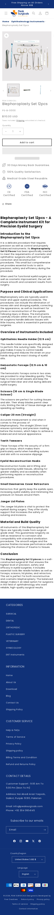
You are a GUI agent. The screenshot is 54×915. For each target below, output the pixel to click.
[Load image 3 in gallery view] (40, 90)
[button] (27, 151)
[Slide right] (50, 90)
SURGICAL (11, 613)
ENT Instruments (15, 654)
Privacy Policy (13, 743)
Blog (8, 695)
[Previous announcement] (5, 4)
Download (11, 689)
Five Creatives (11, 899)
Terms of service (20, 904)
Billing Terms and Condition (21, 757)
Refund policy (27, 899)
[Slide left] (3, 90)
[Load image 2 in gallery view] (27, 90)
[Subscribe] (44, 829)
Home (5, 21)
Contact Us (12, 702)
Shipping (20, 120)
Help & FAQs (13, 730)
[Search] (33, 13)
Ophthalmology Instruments (28, 21)
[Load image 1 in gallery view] (13, 90)
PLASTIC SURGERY (15, 634)
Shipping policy (14, 750)
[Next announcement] (48, 4)
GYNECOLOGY (13, 647)
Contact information (28, 908)
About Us (11, 682)
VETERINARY (12, 641)
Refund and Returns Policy (21, 764)
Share (8, 203)
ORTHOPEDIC (13, 627)
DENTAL (10, 620)
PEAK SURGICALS (18, 895)
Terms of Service (15, 736)
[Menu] (6, 13)
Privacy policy (43, 899)
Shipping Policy (14, 709)
